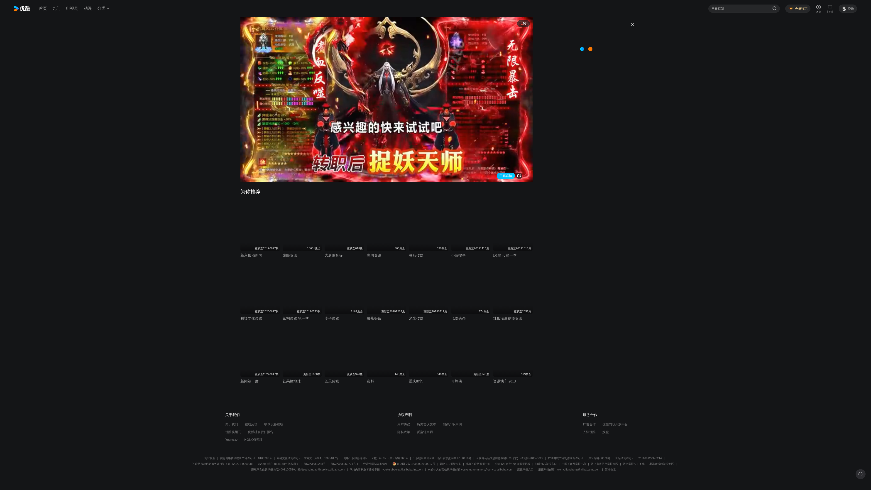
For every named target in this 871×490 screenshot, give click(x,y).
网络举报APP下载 (634, 464)
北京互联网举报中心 (478, 464)
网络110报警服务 (450, 464)
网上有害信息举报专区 (604, 464)
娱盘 (605, 432)
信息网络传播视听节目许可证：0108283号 (246, 458)
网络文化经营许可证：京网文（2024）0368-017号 (308, 458)
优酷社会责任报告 (260, 432)
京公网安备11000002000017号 (416, 464)
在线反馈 (251, 424)
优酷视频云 (233, 432)
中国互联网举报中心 (574, 464)
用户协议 (403, 424)
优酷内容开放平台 (615, 424)
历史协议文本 (426, 424)
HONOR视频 (253, 439)
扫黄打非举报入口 (546, 464)
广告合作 (589, 424)
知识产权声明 (452, 424)
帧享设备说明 (273, 424)
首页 (43, 8)
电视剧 (72, 8)
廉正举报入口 (525, 469)
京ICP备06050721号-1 (344, 464)
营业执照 (209, 458)
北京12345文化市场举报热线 (512, 464)
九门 (56, 8)
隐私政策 (403, 432)
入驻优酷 (589, 432)
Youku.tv (231, 439)
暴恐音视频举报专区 (661, 464)
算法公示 (610, 469)
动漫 (88, 8)
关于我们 (231, 424)
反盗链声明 (425, 432)
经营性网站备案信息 (375, 464)
